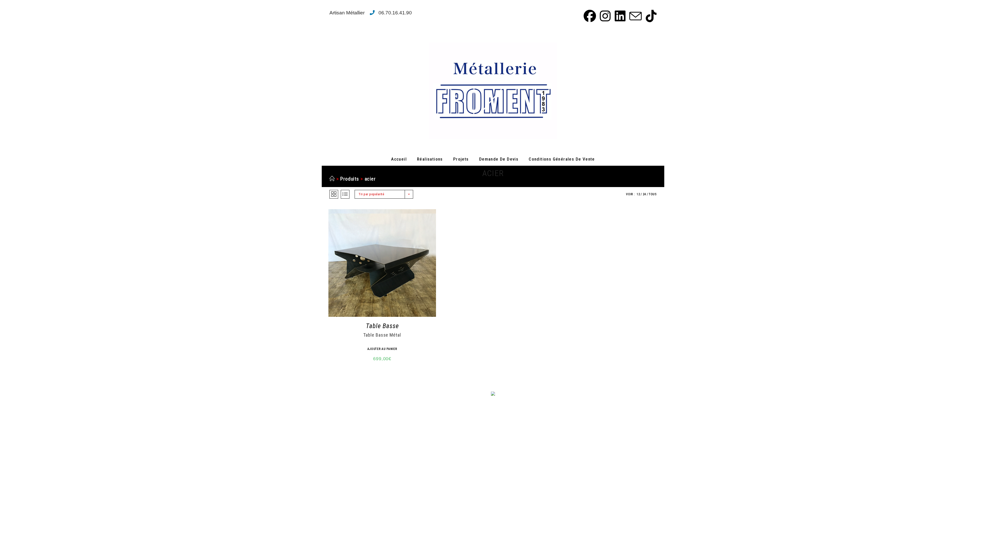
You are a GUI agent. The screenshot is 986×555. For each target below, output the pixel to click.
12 (638, 194)
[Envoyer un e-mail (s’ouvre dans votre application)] (635, 16)
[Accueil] (332, 179)
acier (370, 179)
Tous (653, 194)
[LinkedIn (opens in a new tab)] (619, 16)
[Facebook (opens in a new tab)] (589, 16)
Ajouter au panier (382, 349)
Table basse (382, 326)
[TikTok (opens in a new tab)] (650, 16)
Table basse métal (382, 335)
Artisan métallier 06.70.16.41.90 (370, 12)
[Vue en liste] (345, 194)
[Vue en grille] (333, 194)
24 (644, 194)
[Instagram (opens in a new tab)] (604, 16)
